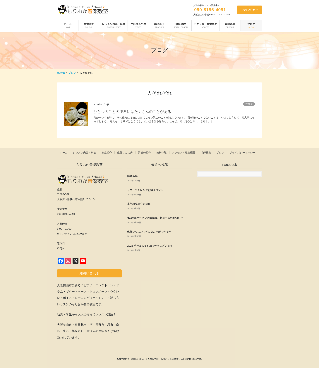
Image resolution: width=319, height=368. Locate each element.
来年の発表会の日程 (138, 203)
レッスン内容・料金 (84, 152)
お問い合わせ (250, 9)
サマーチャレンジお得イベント (145, 190)
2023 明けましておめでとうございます (150, 245)
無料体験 (161, 152)
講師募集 (206, 152)
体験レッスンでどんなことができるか (149, 231)
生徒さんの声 (125, 152)
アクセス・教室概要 (183, 152)
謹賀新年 (132, 176)
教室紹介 (107, 152)
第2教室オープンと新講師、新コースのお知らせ (155, 217)
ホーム (64, 152)
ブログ (249, 104)
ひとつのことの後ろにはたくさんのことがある (132, 112)
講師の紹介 (144, 152)
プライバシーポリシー (242, 152)
